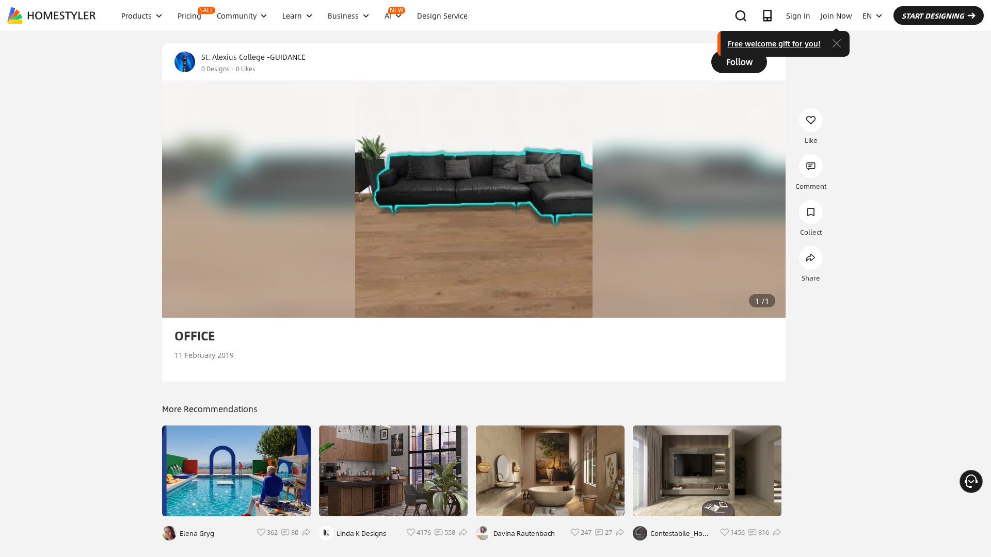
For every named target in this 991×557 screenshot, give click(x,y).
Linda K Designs (361, 533)
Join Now (836, 15)
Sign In (798, 15)
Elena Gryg (197, 533)
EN (867, 15)
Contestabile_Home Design (681, 533)
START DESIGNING (933, 15)
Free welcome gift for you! (774, 43)
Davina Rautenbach (524, 533)
